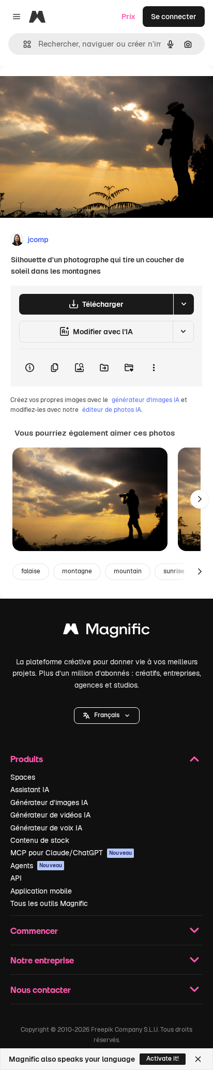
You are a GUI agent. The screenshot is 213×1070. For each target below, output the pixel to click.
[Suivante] (199, 499)
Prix (128, 16)
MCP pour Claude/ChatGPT (71, 852)
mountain (128, 571)
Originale (68, 89)
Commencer (34, 930)
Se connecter (173, 16)
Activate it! (162, 1058)
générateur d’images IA (145, 400)
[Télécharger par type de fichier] (183, 304)
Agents (36, 865)
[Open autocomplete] (23, 44)
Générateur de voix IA (46, 828)
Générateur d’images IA (49, 802)
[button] (107, 715)
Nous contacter (40, 989)
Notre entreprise (42, 960)
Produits (26, 758)
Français (106, 715)
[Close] (198, 1059)
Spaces (22, 777)
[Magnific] (106, 631)
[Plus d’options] (153, 368)
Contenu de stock (39, 840)
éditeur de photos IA (111, 410)
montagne (77, 571)
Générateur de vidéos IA (50, 815)
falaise (30, 571)
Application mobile (41, 891)
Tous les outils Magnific (49, 903)
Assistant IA (29, 789)
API (16, 878)
